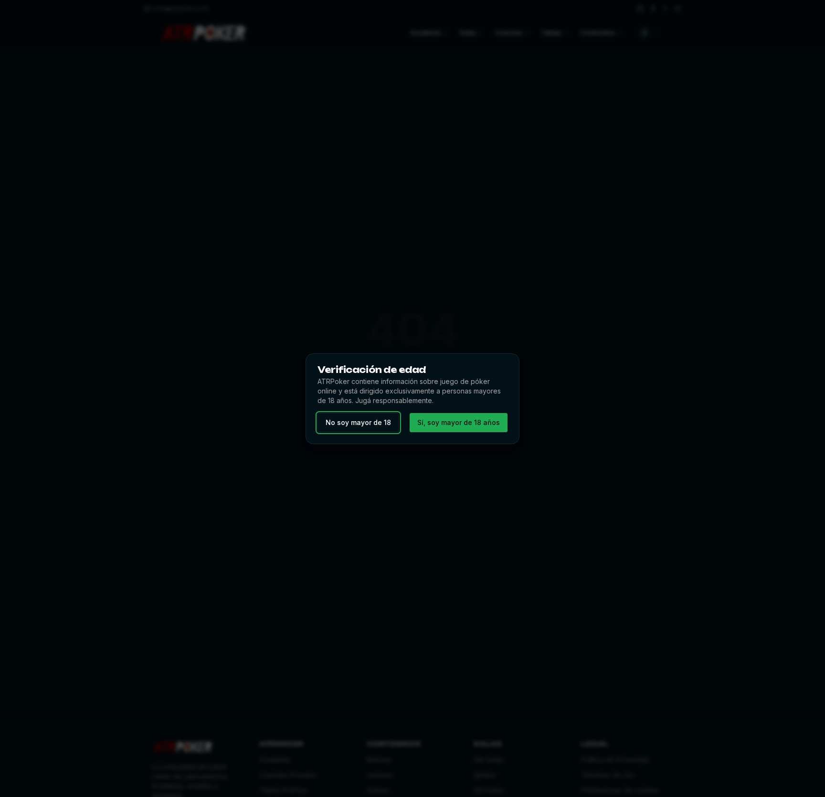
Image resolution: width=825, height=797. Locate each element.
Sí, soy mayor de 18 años (458, 422)
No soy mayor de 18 (358, 422)
